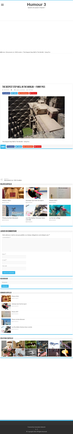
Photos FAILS (6, 200)
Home (3, 52)
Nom (4, 254)
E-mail (4, 260)
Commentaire (6, 237)
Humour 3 (36, 4)
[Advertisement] (36, 14)
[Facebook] (37, 429)
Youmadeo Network (40, 427)
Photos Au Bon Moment (10, 218)
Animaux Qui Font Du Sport (35, 200)
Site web (4, 266)
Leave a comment (20, 90)
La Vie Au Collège (54, 218)
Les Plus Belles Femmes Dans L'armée (22, 327)
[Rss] (35, 429)
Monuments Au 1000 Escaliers (14, 52)
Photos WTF (53, 200)
